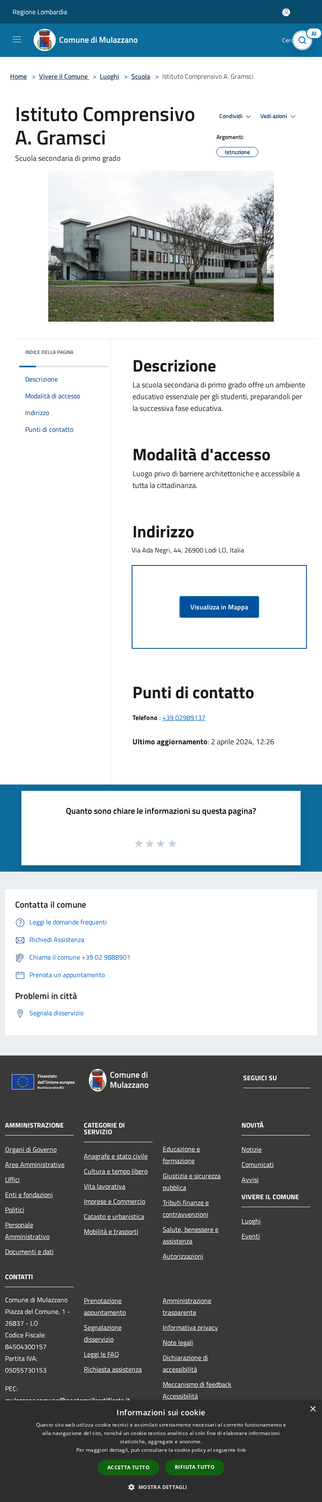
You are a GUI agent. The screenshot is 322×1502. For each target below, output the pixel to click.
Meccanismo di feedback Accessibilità (197, 1390)
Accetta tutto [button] (128, 1467)
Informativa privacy (190, 1327)
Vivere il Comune (64, 76)
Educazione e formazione (181, 1155)
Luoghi (109, 76)
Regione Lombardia (40, 12)
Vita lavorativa (104, 1186)
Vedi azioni (274, 116)
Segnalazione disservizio (103, 1333)
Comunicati (258, 1164)
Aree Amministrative (35, 1164)
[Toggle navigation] (17, 39)
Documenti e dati (29, 1252)
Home (18, 76)
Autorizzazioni (183, 1256)
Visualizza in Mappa (219, 607)
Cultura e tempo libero (116, 1171)
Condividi (231, 116)
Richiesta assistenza (113, 1369)
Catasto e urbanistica (114, 1216)
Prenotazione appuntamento (105, 1306)
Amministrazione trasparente (187, 1306)
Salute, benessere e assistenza (190, 1235)
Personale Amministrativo (27, 1230)
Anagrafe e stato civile (116, 1156)
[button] (161, 1487)
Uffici (12, 1179)
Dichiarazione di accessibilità (185, 1363)
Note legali (178, 1342)
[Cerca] (304, 40)
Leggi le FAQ (101, 1354)
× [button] (312, 1409)
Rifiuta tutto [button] (195, 1467)
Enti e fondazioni (29, 1195)
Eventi (251, 1236)
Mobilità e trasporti (111, 1231)
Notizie (252, 1149)
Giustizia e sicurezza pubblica (192, 1181)
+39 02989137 (183, 717)
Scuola (140, 76)
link (241, 1449)
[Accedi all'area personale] (286, 12)
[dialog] (161, 1451)
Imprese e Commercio (114, 1201)
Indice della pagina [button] (49, 352)
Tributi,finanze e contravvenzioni (186, 1208)
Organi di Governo (31, 1149)
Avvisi (250, 1179)
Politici (14, 1210)
